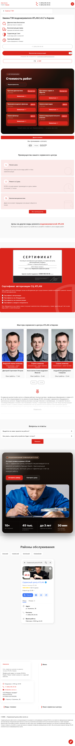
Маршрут (29, 595)
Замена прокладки (46, 104)
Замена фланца (12, 116)
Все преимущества (37, 211)
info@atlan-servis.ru (10, 689)
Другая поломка (37, 137)
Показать (38, 441)
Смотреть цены (32, 478)
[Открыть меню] (72, 4)
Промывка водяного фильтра (17, 104)
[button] (34, 382)
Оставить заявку (14, 478)
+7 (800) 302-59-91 (44, 5)
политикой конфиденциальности (45, 56)
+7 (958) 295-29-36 (44, 3)
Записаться (20, 96)
